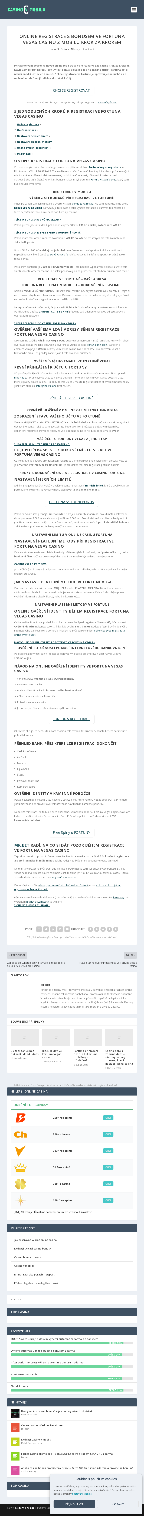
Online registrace (28, 124)
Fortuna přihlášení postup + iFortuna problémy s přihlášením (86, 1055)
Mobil (24, 1443)
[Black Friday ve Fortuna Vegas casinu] (56, 1037)
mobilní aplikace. (107, 102)
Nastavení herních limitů (32, 136)
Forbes (24, 1457)
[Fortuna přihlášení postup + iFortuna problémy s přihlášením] (88, 1037)
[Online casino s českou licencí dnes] (15, 1427)
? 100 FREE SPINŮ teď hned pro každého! (42, 444)
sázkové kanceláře (57, 254)
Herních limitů (94, 485)
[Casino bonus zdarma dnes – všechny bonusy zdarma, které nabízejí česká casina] (119, 1037)
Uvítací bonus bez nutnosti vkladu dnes (24, 1052)
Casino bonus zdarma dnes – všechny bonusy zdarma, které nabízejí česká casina (119, 1057)
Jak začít (54, 49)
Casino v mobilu (24, 1265)
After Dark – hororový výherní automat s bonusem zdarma (47, 1362)
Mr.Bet (21, 845)
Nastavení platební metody (34, 141)
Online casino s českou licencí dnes (42, 1425)
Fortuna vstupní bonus (103, 179)
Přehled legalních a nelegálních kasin (36, 1283)
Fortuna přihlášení (97, 344)
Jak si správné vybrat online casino (35, 1240)
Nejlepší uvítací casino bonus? (32, 1248)
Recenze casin (35, 1443)
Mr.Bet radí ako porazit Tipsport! (34, 1274)
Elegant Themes (24, 1507)
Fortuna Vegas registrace (105, 167)
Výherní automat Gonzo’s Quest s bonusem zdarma (43, 1350)
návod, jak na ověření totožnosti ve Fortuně (63, 885)
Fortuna (65, 49)
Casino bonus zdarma (27, 1257)
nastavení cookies (82, 1493)
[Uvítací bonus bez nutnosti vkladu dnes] (25, 1037)
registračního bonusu (64, 877)
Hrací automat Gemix (24, 1374)
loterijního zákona (46, 385)
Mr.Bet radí (24, 153)
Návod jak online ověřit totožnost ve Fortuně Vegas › (54, 642)
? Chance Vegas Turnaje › (32, 905)
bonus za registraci (82, 203)
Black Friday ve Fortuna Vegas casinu (52, 1054)
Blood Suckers (19, 1386)
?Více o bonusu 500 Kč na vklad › (37, 219)
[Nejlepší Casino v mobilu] (15, 1442)
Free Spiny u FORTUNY (71, 832)
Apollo (24, 1471)
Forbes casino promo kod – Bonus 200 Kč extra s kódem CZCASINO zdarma (67, 1453)
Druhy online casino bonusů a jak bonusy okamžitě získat (56, 1411)
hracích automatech (37, 901)
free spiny (118, 897)
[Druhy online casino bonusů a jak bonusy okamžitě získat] (15, 1413)
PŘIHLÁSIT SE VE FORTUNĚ (71, 398)
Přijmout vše (74, 1504)
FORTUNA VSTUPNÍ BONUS (71, 501)
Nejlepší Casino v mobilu (36, 1439)
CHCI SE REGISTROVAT (71, 90)
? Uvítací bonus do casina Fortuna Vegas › (45, 323)
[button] (137, 1479)
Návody (75, 49)
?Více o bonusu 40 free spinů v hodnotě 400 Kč (47, 232)
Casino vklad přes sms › (31, 564)
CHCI (108, 1117)
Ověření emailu (26, 130)
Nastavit (118, 1504)
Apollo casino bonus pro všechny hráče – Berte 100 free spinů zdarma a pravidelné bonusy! (77, 1468)
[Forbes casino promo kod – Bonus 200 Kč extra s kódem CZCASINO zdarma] (15, 1456)
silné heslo (20, 377)
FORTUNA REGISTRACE (71, 718)
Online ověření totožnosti (33, 147)
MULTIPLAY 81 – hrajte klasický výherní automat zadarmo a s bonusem (54, 1339)
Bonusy (25, 1414)
